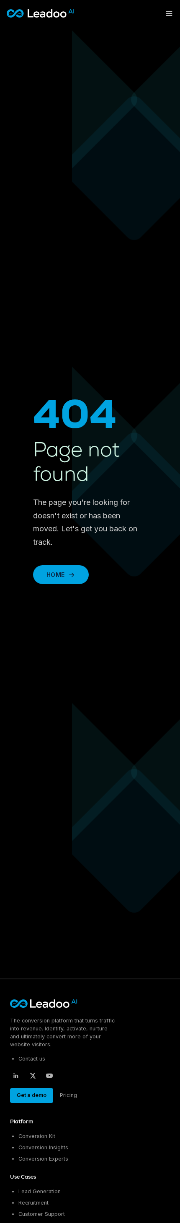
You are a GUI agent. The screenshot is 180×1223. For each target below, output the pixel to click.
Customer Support (41, 1214)
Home (55, 574)
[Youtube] (49, 1075)
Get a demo (31, 1095)
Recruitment (33, 1203)
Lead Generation (39, 1191)
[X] (33, 1075)
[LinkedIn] (16, 1075)
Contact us (31, 1059)
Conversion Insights (43, 1147)
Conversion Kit (36, 1136)
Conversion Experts (43, 1159)
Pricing (68, 1095)
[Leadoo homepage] (44, 1003)
